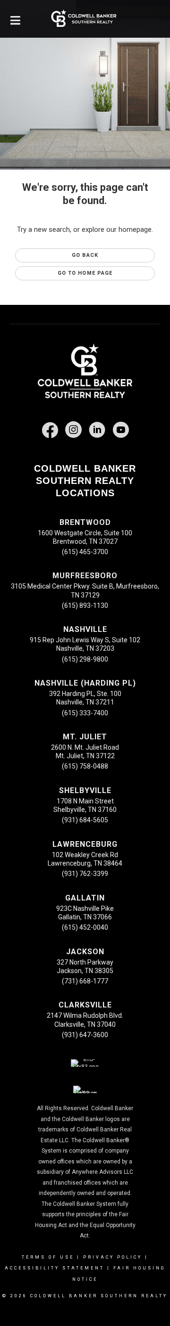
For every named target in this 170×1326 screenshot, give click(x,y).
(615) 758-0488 (85, 766)
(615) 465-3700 (85, 552)
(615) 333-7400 (85, 713)
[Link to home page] (85, 18)
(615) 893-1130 (85, 605)
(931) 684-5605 (85, 820)
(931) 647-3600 (85, 1035)
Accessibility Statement (54, 1268)
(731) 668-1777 (85, 981)
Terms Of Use (48, 1257)
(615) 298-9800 (85, 659)
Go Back (85, 255)
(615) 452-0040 (85, 927)
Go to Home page (85, 273)
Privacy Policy (112, 1257)
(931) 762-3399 (85, 873)
